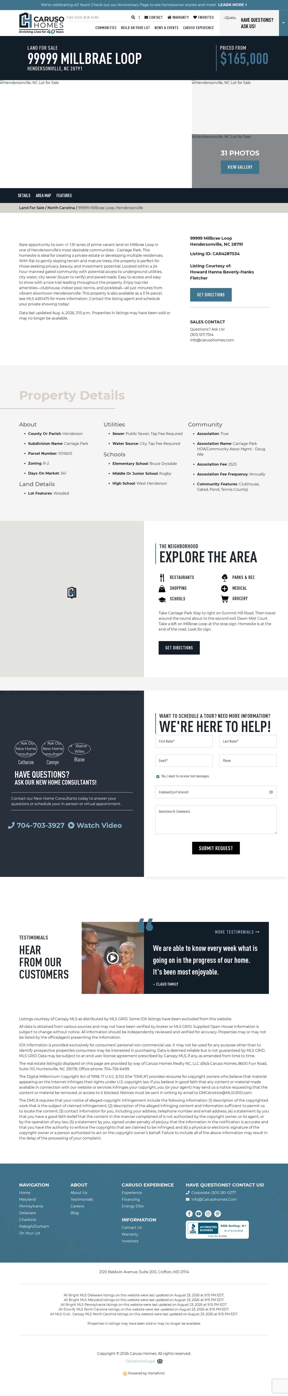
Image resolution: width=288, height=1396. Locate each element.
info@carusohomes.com (212, 340)
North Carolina (61, 208)
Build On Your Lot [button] (135, 28)
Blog (74, 1213)
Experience (132, 1193)
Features (64, 195)
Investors (130, 1241)
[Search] (133, 17)
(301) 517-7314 (202, 335)
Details (24, 195)
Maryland (27, 1199)
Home (24, 1193)
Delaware (27, 1213)
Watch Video (98, 825)
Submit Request (216, 848)
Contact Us (132, 1227)
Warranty (180, 17)
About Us (78, 1193)
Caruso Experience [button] (198, 28)
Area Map (43, 195)
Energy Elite (133, 1206)
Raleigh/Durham (34, 1226)
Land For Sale (32, 208)
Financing (131, 1199)
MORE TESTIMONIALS (235, 931)
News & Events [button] (167, 28)
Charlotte (27, 1220)
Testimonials (81, 1199)
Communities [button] (106, 28)
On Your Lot (29, 1233)
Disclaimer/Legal (140, 1361)
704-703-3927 (41, 825)
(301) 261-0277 (223, 1193)
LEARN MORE (231, 5)
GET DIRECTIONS (211, 294)
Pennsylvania (31, 1206)
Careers (77, 1206)
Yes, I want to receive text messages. (186, 776)
